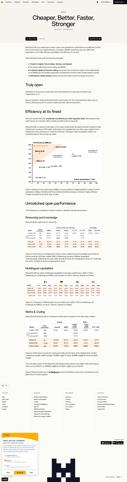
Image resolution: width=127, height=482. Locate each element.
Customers (50, 2)
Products (8, 2)
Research (26, 2)
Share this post (94, 38)
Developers (35, 2)
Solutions (17, 2)
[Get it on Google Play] (118, 442)
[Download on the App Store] (106, 442)
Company (60, 2)
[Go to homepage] (2, 2)
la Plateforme (54, 372)
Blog (43, 2)
